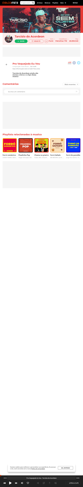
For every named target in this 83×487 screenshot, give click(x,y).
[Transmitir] (61, 483)
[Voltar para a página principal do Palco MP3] (11, 3)
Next (16, 483)
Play (10, 483)
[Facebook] (74, 63)
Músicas (47, 3)
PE (66, 41)
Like (28, 483)
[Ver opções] (46, 41)
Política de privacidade (38, 469)
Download (50, 483)
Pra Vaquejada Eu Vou (33, 478)
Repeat (44, 483)
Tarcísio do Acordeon (29, 36)
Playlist (55, 483)
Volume (22, 483)
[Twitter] (78, 63)
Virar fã (37, 41)
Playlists (55, 3)
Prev (4, 483)
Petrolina (59, 41)
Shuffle (38, 483)
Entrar (75, 3)
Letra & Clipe (74, 483)
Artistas (39, 3)
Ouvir (22, 41)
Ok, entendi (65, 468)
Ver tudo (33, 66)
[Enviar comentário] (77, 91)
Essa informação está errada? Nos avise (26, 68)
